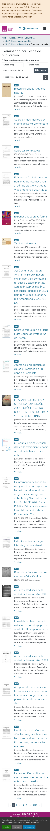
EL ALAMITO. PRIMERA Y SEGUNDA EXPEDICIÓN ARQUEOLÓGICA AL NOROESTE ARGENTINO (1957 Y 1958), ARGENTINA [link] (31, 408)
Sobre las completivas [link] (27, 150)
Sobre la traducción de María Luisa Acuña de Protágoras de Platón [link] (31, 334)
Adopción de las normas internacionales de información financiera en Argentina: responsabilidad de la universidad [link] (31, 695)
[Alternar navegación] (44, 28)
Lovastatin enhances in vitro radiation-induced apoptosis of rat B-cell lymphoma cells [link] (31, 625)
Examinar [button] (42, 70)
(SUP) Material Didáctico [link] (16, 44)
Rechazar (16, 827)
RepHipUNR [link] (18, 814)
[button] (8, 28)
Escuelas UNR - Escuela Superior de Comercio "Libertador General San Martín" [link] (22, 37)
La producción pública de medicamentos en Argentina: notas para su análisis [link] (31, 777)
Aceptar (6, 827)
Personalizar (29, 827)
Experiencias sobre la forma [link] (30, 216)
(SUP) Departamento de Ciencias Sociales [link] (18, 41)
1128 (35, 805)
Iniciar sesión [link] (32, 28)
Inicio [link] (4, 37)
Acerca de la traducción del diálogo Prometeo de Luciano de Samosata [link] (30, 369)
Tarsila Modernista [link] (25, 243)
